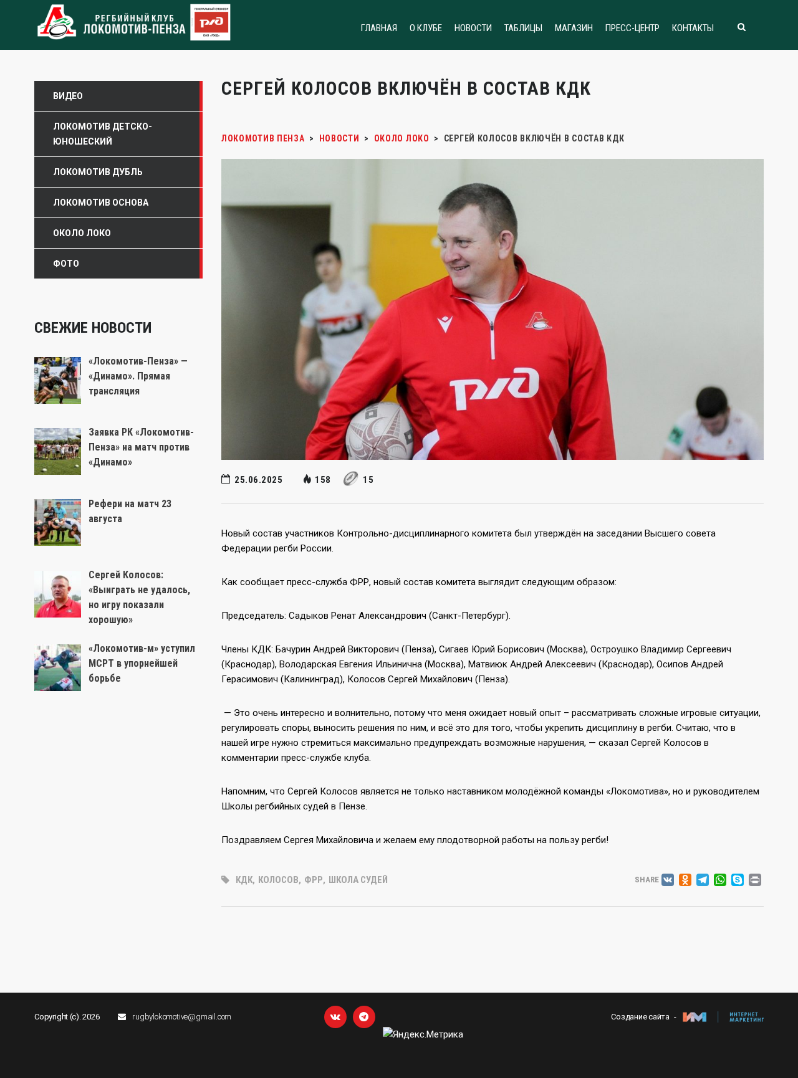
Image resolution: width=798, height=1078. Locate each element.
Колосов (278, 879)
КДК (244, 879)
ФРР (313, 879)
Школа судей (358, 879)
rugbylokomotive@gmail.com (181, 1016)
